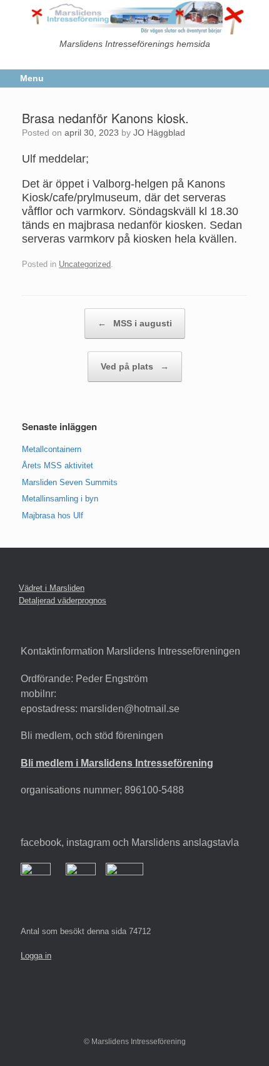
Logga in (36, 955)
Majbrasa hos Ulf (52, 515)
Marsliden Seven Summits (70, 482)
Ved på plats (135, 366)
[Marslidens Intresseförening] (134, 17)
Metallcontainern (51, 449)
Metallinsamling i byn (60, 498)
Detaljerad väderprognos (62, 600)
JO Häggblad (159, 133)
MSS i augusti (135, 323)
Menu (32, 78)
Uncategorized (85, 264)
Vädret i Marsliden (51, 588)
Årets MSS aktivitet (57, 465)
